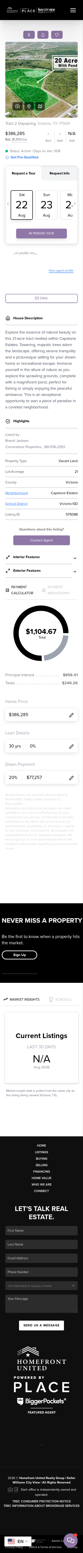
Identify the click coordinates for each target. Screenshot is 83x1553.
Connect (41, 1191)
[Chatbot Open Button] (71, 1540)
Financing (41, 1172)
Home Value (41, 1178)
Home (41, 1145)
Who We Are (42, 1184)
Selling (42, 1165)
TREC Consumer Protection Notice (41, 1501)
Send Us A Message (41, 1325)
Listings (41, 1152)
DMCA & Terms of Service (45, 1547)
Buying (41, 1159)
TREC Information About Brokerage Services (41, 1506)
